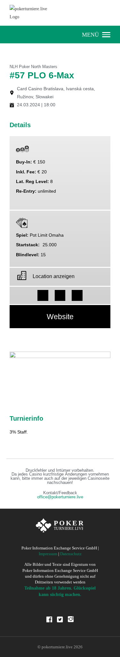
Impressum (48, 553)
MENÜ (90, 34)
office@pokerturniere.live (60, 497)
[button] (42, 295)
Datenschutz (71, 553)
